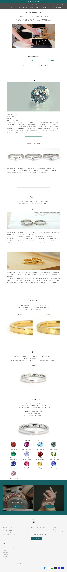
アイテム (7, 7)
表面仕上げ (52, 60)
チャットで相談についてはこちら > (10, 534)
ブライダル (41, 7)
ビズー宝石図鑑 (15, 177)
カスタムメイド (31, 7)
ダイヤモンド (14, 60)
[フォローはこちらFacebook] (3, 563)
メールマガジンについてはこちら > (38, 527)
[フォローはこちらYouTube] (17, 563)
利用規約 (5, 550)
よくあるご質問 (56, 529)
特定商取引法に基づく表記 (8, 552)
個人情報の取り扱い (37, 534)
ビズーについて (54, 7)
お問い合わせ (55, 534)
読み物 (59, 7)
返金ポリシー (6, 556)
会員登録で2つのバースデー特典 (33, 1)
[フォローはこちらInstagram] (10, 563)
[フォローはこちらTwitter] (7, 563)
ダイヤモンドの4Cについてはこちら (33, 137)
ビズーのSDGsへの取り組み (8, 548)
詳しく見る (17, 506)
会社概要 (5, 545)
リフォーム (47, 7)
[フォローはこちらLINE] (20, 563)
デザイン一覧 (17, 7)
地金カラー (33, 60)
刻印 (23, 65)
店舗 (37, 7)
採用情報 (5, 558)
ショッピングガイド (57, 527)
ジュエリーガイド (56, 536)
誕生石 (12, 7)
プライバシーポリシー (7, 554)
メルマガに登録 (36, 538)
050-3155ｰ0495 (9, 530)
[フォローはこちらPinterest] (14, 563)
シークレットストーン (43, 65)
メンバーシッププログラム (58, 531)
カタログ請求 (24, 7)
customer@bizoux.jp (10, 532)
